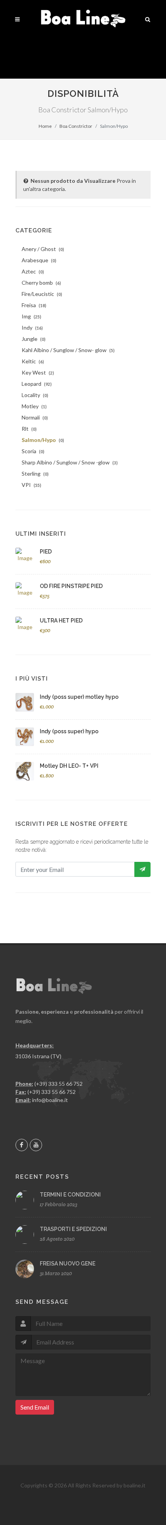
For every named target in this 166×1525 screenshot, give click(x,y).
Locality (35, 395)
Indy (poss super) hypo (69, 731)
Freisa (34, 305)
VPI (31, 484)
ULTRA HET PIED (61, 620)
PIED (46, 551)
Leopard (37, 383)
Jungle (34, 338)
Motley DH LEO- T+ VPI (69, 766)
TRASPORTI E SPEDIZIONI (73, 1229)
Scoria (33, 451)
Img (31, 316)
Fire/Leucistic (42, 294)
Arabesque (39, 260)
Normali (35, 417)
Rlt (29, 428)
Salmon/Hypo (43, 440)
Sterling (35, 473)
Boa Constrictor (75, 126)
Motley (34, 406)
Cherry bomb (41, 282)
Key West (38, 372)
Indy (32, 327)
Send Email (34, 1407)
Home (45, 126)
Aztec (33, 271)
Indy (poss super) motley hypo (79, 697)
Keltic (33, 361)
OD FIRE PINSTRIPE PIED (71, 586)
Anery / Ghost (43, 249)
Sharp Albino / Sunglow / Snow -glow (70, 462)
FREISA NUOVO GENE (67, 1263)
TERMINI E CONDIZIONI (70, 1194)
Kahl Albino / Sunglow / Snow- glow (68, 350)
